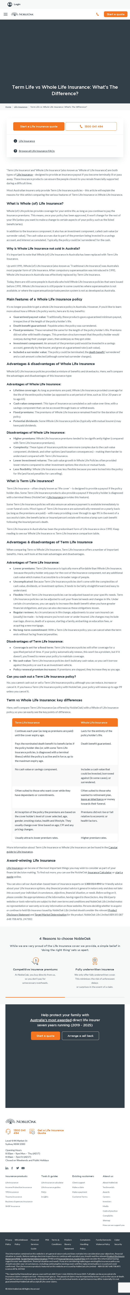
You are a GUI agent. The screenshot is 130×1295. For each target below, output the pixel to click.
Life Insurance (25, 174)
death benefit (97, 352)
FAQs (43, 1192)
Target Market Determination (34, 1258)
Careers (106, 1196)
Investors (107, 1201)
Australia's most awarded (51, 1020)
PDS (47, 1240)
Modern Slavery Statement (69, 1244)
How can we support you (114, 1225)
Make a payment (79, 1192)
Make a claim (78, 1187)
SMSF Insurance (12, 1206)
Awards (106, 1192)
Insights (44, 1196)
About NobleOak (110, 1182)
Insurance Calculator (100, 872)
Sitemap (106, 1220)
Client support (78, 1182)
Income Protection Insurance (18, 1187)
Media (106, 1206)
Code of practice (110, 1211)
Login (17, 4)
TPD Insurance (12, 1192)
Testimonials (108, 1187)
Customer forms (80, 1196)
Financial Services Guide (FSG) (71, 1258)
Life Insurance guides (51, 1187)
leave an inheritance (92, 799)
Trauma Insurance (13, 1196)
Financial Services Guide (35, 1244)
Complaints (108, 1215)
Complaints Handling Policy (85, 1244)
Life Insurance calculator (52, 1182)
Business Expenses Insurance (18, 1201)
